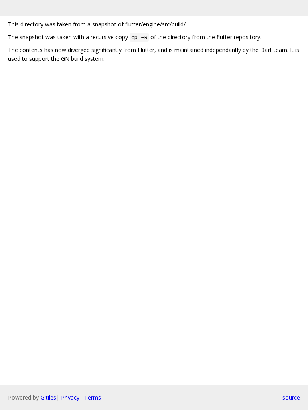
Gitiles (48, 397)
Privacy (70, 397)
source (291, 397)
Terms (92, 397)
